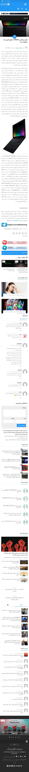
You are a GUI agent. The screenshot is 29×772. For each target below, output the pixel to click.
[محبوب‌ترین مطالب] (7, 605)
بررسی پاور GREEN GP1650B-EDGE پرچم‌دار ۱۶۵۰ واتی (12, 468)
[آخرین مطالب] (21, 605)
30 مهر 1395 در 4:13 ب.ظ (15, 345)
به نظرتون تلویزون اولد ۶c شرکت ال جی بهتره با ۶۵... (13, 680)
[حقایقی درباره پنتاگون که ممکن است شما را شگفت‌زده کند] (24, 562)
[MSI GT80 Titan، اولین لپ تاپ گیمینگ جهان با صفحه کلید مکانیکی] (21, 263)
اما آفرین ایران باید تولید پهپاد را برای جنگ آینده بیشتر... (13, 712)
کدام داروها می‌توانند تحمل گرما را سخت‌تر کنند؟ (16, 295)
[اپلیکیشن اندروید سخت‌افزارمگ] (19, 766)
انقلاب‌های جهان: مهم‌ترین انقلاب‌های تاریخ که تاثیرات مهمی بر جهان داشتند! (16, 554)
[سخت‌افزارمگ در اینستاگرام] (14, 766)
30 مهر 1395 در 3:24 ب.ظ (15, 372)
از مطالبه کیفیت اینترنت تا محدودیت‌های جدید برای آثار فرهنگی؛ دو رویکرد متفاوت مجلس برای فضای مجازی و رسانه (12, 475)
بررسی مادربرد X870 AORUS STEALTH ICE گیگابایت (12, 506)
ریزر (20, 229)
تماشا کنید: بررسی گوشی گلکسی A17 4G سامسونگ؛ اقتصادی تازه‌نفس (12, 514)
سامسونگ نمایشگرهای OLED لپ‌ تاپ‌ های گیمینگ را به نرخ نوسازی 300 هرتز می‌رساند (11, 460)
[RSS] (21, 766)
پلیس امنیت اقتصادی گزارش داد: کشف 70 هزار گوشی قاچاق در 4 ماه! (11, 611)
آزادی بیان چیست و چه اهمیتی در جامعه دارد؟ (10, 580)
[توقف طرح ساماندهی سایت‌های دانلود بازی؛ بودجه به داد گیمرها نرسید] (25, 634)
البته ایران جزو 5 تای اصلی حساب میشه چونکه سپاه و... (13, 705)
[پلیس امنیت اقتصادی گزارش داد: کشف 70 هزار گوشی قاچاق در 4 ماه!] (25, 611)
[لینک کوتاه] (6, 48)
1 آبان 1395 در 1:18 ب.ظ (12, 323)
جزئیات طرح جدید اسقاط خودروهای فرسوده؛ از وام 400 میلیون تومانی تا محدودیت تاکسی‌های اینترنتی (11, 452)
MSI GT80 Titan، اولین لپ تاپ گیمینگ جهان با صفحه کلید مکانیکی (22, 270)
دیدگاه (22, 319)
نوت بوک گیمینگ (8, 229)
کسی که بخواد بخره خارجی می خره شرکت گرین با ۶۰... (12, 687)
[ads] (14, 13)
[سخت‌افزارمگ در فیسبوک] (12, 766)
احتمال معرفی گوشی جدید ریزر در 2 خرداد (9, 270)
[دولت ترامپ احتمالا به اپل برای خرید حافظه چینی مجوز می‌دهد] (25, 627)
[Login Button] (18, 9)
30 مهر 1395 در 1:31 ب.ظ (12, 392)
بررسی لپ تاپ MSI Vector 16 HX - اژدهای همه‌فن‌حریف (11, 522)
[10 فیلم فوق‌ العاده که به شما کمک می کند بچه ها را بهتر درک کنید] (14, 306)
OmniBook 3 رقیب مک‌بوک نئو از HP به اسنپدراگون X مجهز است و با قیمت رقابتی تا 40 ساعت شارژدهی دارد (11, 619)
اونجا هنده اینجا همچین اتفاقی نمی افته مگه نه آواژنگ (13, 656)
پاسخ (21, 330)
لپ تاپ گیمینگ (15, 229)
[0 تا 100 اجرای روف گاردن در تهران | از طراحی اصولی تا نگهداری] (24, 568)
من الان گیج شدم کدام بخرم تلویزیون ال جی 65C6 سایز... (13, 668)
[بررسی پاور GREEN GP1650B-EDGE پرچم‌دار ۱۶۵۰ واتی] (25, 468)
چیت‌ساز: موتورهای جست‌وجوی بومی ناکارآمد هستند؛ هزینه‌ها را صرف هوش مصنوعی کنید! (12, 642)
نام (25, 418)
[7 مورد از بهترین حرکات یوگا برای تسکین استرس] (24, 574)
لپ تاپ (26, 18)
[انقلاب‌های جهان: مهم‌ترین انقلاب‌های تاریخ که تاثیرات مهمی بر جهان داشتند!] (14, 544)
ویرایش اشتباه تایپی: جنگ (17, 699)
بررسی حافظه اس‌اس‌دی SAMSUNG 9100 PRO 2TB (11, 499)
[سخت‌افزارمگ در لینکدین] (7, 766)
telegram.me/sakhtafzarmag (14, 221)
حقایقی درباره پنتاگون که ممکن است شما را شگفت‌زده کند (10, 562)
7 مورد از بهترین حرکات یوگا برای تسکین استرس (10, 574)
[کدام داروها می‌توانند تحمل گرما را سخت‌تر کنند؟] (14, 289)
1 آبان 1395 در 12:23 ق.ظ (12, 334)
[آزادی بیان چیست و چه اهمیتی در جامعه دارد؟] (24, 580)
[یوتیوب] (14, 242)
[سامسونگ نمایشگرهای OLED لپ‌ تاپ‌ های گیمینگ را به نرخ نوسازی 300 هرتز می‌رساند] (25, 460)
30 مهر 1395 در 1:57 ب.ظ (15, 384)
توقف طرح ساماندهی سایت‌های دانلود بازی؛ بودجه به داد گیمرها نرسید (11, 634)
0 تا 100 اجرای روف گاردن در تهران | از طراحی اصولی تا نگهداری (11, 568)
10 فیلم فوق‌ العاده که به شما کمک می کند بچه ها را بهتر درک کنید (15, 312)
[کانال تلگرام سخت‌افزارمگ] (17, 766)
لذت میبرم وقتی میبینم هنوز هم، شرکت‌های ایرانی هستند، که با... (12, 674)
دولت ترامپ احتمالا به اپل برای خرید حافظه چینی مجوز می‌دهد (12, 253)
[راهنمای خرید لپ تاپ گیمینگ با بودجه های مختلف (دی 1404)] (14, 727)
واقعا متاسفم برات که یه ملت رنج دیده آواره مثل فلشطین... (13, 693)
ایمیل (12, 418)
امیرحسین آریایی (19, 48)
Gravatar (13, 440)
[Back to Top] (14, 745)
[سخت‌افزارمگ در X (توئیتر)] (10, 766)
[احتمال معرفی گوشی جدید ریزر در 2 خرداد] (8, 263)
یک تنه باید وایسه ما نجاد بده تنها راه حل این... (13, 662)
